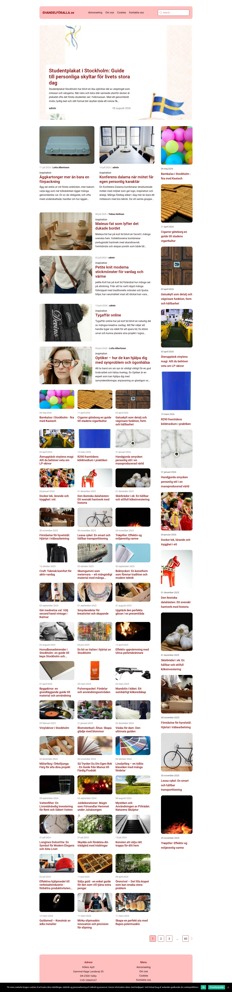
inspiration (45, 172)
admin (52, 108)
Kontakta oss (136, 12)
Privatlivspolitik (216, 987)
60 (185, 938)
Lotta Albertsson (61, 167)
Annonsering (95, 12)
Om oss (109, 12)
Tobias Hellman (116, 214)
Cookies (121, 12)
